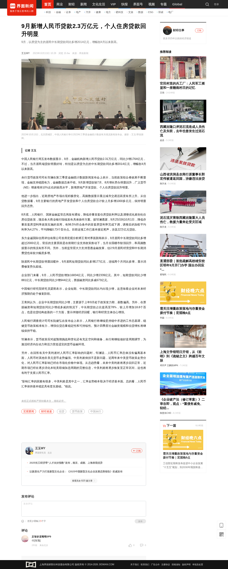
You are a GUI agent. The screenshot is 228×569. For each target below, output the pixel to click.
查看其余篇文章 (82, 481)
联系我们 (145, 564)
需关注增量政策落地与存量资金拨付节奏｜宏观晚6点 (183, 455)
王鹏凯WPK (172, 365)
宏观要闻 (28, 411)
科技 (48, 12)
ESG (150, 12)
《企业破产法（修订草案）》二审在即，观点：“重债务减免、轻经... (182, 404)
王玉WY (25, 53)
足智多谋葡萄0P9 (41, 536)
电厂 (170, 12)
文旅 (130, 12)
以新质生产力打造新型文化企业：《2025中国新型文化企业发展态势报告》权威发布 (76, 471)
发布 (140, 521)
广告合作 (155, 564)
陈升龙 (163, 183)
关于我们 (134, 564)
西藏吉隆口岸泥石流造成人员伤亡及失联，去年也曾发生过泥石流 (182, 131)
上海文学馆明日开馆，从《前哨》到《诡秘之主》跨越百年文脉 (182, 356)
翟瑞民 (163, 274)
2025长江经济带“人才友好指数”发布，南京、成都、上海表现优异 (66, 462)
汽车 (88, 12)
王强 (162, 92)
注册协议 (165, 564)
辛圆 (162, 318)
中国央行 (95, 411)
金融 (58, 12)
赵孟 (162, 140)
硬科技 (119, 12)
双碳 (160, 12)
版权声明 (186, 564)
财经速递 (46, 411)
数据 (140, 12)
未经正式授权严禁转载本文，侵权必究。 (43, 401)
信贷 (61, 411)
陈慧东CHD (165, 413)
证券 (68, 12)
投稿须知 (176, 564)
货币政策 (77, 411)
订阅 (138, 450)
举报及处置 (197, 564)
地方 (108, 12)
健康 (98, 12)
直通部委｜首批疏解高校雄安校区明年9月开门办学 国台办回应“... (182, 265)
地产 (78, 12)
